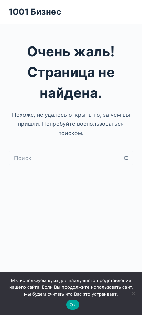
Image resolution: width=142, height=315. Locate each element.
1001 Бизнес (35, 12)
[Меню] (130, 12)
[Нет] (133, 293)
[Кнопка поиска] (126, 158)
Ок (73, 304)
